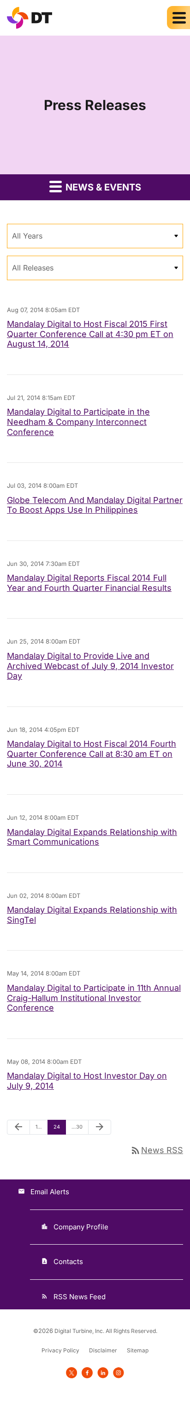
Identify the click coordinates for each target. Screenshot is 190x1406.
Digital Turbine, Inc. (79, 1330)
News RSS (156, 1150)
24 (59, 1126)
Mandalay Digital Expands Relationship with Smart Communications (92, 837)
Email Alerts (49, 1191)
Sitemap (137, 1350)
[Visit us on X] (71, 1372)
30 (77, 1126)
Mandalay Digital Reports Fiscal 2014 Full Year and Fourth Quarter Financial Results (89, 583)
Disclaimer (103, 1350)
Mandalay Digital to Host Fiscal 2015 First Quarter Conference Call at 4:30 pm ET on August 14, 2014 (90, 334)
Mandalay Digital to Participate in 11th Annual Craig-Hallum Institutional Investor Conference (94, 998)
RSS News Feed (79, 1296)
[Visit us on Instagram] (118, 1372)
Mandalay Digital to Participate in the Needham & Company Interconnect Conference (78, 421)
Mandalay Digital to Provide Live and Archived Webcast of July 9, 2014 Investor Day (90, 666)
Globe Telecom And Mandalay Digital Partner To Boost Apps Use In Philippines (95, 505)
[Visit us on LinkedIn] (102, 1372)
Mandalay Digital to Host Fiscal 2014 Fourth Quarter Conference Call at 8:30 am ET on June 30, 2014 (91, 753)
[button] (178, 17)
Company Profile (80, 1226)
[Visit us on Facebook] (87, 1372)
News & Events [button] (102, 187)
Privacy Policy (60, 1350)
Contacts (68, 1261)
